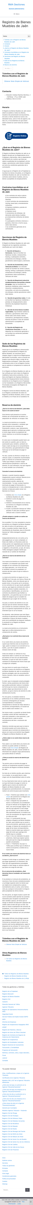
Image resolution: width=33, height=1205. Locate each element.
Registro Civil (6, 999)
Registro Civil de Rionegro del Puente (13, 1131)
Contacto (7, 44)
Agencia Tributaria (8, 1007)
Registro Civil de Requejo (10, 1126)
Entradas (5, 1168)
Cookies (4, 1181)
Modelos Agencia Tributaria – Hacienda (14, 1110)
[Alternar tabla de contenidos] (28, 36)
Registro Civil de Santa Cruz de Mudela (14, 1139)
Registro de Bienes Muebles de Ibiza (15, 976)
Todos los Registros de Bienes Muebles (16, 973)
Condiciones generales (9, 1176)
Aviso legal (5, 1173)
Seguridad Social (7, 1014)
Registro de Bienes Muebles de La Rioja (16, 978)
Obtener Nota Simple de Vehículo (16, 81)
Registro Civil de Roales (9, 1129)
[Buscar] (27, 1190)
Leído (19, 1203)
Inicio (3, 1158)
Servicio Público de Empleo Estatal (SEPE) (15, 1017)
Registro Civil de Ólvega (9, 1113)
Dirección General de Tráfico (11, 1004)
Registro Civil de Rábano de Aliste (12, 1136)
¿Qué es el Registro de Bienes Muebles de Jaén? (17, 49)
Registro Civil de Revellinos (10, 1123)
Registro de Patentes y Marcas (11, 1030)
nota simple (17, 495)
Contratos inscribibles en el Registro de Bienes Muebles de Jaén (17, 53)
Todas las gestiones (8, 1165)
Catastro (5, 1002)
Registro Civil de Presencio (10, 1149)
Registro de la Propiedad (10, 991)
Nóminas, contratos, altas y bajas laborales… (16, 1052)
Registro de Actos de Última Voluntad (14, 1032)
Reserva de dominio (11, 65)
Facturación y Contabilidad (10, 1047)
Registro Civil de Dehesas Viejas (12, 1118)
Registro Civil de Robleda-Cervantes (13, 1121)
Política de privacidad (9, 1178)
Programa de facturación (10, 1050)
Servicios (5, 1163)
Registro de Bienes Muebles (11, 996)
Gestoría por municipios (9, 1108)
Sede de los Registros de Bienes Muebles (14, 61)
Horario (7, 46)
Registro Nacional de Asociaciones (13, 1045)
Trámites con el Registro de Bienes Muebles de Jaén (15, 41)
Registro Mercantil (7, 994)
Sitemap (4, 1184)
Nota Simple (14, 748)
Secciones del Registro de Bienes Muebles (15, 57)
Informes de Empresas (9, 1022)
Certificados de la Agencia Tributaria (13, 1078)
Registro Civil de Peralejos (10, 1116)
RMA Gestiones (16, 4)
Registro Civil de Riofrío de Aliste (12, 1134)
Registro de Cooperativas (10, 1039)
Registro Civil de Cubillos (10, 1144)
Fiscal (4, 1055)
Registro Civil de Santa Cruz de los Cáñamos (16, 1142)
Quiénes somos (7, 1160)
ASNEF (4, 1027)
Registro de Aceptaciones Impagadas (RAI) (15, 1024)
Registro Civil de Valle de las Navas (13, 1147)
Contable (5, 1060)
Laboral (4, 1058)
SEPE (4, 1019)
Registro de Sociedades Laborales (13, 1042)
